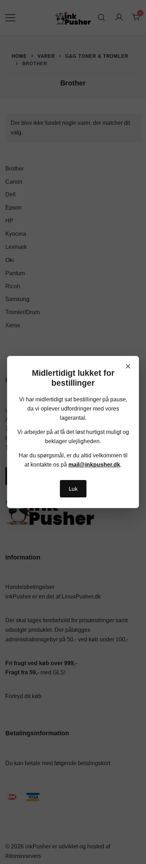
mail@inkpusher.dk (94, 465)
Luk (73, 488)
